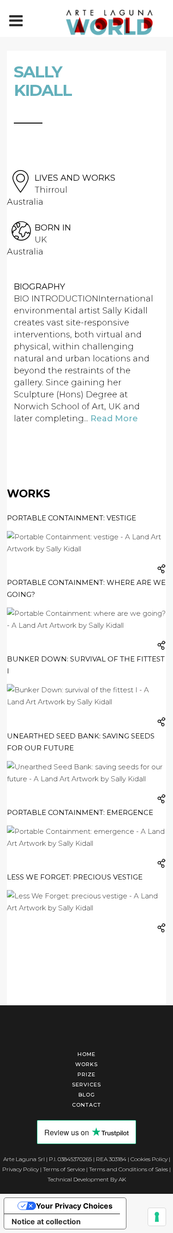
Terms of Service (64, 1169)
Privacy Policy (20, 1169)
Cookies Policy (149, 1159)
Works (86, 1064)
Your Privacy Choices (74, 1205)
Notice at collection (46, 1221)
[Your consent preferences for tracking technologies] (157, 1217)
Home (86, 1054)
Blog (86, 1094)
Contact (86, 1105)
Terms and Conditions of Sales (128, 1169)
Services (86, 1084)
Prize (86, 1074)
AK (122, 1179)
